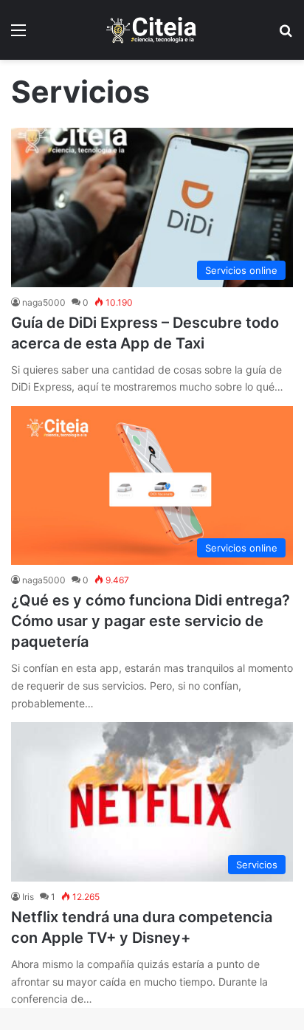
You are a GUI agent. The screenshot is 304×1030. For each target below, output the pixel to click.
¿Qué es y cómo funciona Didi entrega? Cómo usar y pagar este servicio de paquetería (150, 620)
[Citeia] (152, 29)
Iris (28, 896)
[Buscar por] (285, 35)
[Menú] (18, 35)
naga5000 (44, 302)
